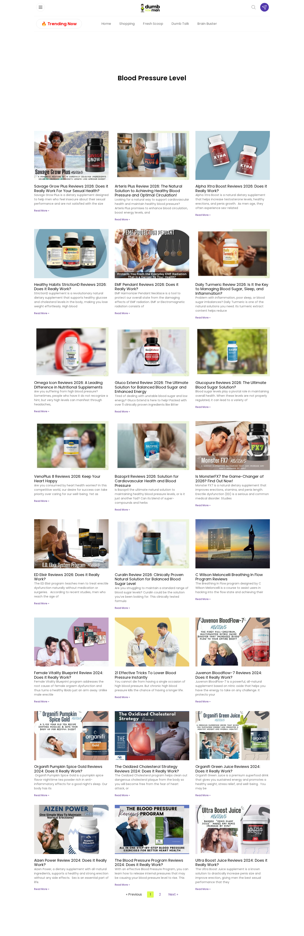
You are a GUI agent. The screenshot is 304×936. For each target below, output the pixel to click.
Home (106, 23)
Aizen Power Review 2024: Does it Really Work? (70, 862)
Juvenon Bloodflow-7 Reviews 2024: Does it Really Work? (228, 675)
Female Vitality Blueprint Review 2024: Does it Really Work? (68, 675)
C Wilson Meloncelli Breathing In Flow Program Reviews (229, 577)
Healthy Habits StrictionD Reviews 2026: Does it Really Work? (70, 287)
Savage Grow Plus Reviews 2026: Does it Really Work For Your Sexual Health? (71, 188)
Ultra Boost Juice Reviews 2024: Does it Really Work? (231, 862)
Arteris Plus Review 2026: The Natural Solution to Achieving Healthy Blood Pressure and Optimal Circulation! (148, 191)
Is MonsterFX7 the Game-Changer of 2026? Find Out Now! (229, 478)
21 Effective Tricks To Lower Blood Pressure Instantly (145, 675)
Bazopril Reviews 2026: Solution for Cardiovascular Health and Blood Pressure (147, 481)
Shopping (127, 23)
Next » (173, 894)
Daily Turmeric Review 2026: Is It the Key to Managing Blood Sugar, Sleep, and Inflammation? (231, 289)
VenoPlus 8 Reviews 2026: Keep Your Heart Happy (67, 478)
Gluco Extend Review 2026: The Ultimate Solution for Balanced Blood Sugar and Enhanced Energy (151, 387)
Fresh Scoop (153, 23)
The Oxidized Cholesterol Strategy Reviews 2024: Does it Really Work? (147, 769)
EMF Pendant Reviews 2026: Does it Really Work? (146, 287)
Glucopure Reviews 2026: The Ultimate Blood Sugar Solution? (230, 385)
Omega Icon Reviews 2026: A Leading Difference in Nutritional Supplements (68, 385)
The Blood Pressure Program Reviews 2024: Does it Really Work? (149, 862)
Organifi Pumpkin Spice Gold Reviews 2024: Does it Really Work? (68, 769)
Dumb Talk (180, 23)
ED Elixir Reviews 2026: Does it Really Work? (66, 577)
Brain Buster (207, 23)
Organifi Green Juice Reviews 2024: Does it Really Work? (227, 769)
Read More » (41, 210)
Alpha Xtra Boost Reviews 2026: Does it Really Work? (231, 188)
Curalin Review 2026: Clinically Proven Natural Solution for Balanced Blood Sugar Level (149, 579)
